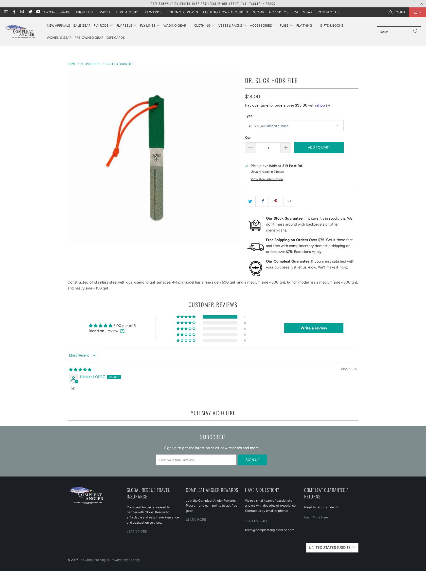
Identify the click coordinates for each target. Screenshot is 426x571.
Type (248, 116)
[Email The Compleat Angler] (6, 12)
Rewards (153, 12)
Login (399, 12)
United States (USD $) (329, 547)
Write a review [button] (314, 328)
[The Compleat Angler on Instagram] (22, 12)
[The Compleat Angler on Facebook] (14, 12)
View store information (267, 179)
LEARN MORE (137, 531)
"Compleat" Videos (271, 12)
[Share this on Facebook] (263, 201)
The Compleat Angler (94, 560)
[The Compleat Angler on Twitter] (30, 12)
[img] (80, 369)
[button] (103, 26)
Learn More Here (316, 517)
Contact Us (329, 12)
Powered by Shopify (125, 560)
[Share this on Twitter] (250, 201)
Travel (104, 12)
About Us (84, 12)
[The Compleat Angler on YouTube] (38, 12)
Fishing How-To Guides (225, 12)
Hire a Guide (128, 12)
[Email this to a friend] (289, 201)
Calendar (303, 12)
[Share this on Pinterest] (276, 201)
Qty (247, 137)
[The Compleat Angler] (23, 32)
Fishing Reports (182, 12)
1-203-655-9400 (57, 12)
